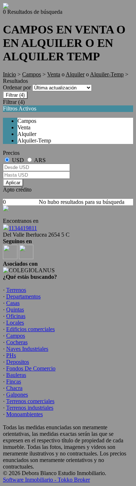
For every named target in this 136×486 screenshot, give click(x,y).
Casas (13, 303)
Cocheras (17, 342)
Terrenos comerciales (30, 401)
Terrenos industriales (29, 408)
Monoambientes (24, 414)
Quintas (15, 309)
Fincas (13, 381)
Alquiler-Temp (107, 74)
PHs (11, 355)
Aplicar (13, 182)
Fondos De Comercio (30, 368)
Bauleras (16, 375)
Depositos (17, 362)
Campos (31, 74)
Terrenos (16, 290)
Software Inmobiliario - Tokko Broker (46, 480)
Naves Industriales (27, 349)
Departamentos (23, 296)
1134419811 (23, 228)
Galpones (17, 394)
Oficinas (15, 316)
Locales (15, 323)
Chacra (14, 388)
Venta (53, 74)
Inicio (9, 74)
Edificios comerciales (30, 329)
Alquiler (75, 74)
